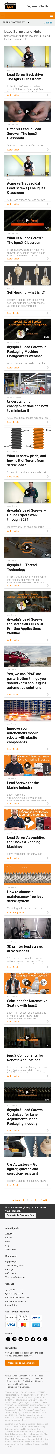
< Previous (14, 1200)
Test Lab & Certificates (15, 1277)
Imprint (39, 1381)
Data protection (14, 1381)
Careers (8, 1238)
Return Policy (11, 1305)
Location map (38, 1378)
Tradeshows (10, 1249)
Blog (7, 1245)
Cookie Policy (29, 1381)
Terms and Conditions (17, 1384)
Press (7, 1241)
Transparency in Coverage (18, 1387)
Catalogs (9, 1269)
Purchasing (25, 1378)
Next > (44, 1200)
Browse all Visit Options (15, 1301)
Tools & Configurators (15, 1265)
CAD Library (10, 1273)
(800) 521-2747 (16, 1289)
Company (23, 1376)
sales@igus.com (16, 1293)
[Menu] (51, 15)
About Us (9, 1234)
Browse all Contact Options (17, 1297)
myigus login (10, 1261)
